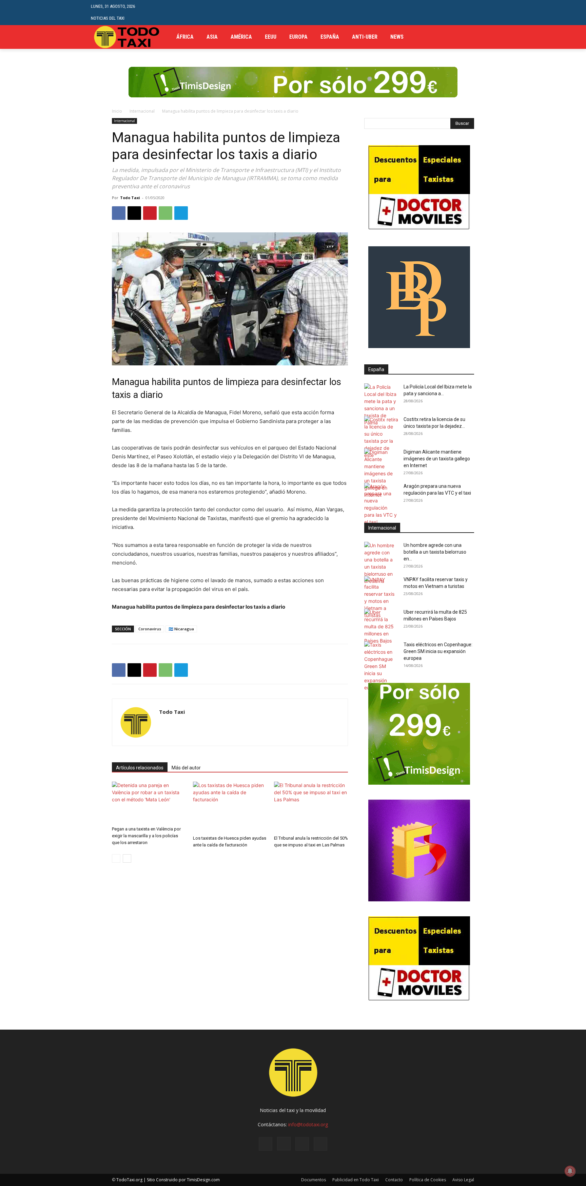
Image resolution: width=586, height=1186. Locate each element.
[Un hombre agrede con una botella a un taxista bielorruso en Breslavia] (381, 563)
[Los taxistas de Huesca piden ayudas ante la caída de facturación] (230, 807)
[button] (490, 12)
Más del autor (186, 767)
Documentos (313, 1180)
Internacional (142, 111)
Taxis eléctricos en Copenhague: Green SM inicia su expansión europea (438, 651)
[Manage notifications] (570, 1171)
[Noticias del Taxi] (127, 37)
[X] (491, 37)
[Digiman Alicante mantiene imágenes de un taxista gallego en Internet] (381, 473)
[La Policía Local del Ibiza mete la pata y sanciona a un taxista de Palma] (381, 404)
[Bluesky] (320, 1144)
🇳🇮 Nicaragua (181, 628)
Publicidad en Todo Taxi (355, 1180)
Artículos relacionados (139, 767)
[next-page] (127, 858)
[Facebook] (470, 37)
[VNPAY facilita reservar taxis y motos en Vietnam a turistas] (381, 597)
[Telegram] (481, 37)
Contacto (394, 1180)
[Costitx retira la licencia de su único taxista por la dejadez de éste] (381, 437)
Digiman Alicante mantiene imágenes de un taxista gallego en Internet (437, 458)
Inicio (117, 111)
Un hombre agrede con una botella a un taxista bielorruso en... (435, 551)
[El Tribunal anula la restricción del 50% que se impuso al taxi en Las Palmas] (311, 807)
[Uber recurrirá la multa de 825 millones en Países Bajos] (381, 626)
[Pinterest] (150, 213)
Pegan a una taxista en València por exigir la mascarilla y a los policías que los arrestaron (146, 835)
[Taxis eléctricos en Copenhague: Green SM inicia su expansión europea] (381, 666)
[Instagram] (284, 1143)
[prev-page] (116, 858)
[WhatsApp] (165, 213)
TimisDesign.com (203, 1180)
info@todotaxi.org (308, 1124)
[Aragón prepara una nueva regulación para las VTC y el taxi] (381, 504)
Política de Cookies (427, 1180)
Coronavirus (149, 628)
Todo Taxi (130, 197)
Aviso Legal (463, 1180)
